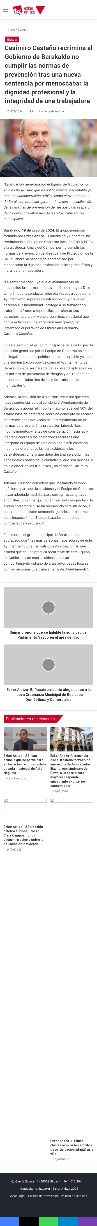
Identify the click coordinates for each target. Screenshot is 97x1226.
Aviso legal (17, 1196)
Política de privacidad (43, 1196)
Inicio (11, 29)
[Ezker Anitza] (29, 9)
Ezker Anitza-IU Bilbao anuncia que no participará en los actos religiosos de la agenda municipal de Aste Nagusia (25, 764)
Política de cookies (74, 1196)
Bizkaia (22, 29)
